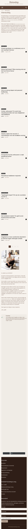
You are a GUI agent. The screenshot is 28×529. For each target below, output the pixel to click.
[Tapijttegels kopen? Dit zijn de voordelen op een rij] (14, 187)
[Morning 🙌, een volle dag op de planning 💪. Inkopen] (14, 330)
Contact (3, 494)
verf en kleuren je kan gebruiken (11, 19)
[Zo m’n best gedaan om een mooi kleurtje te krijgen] (14, 344)
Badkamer (3, 173)
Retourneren (4, 468)
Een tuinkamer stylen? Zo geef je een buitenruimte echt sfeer (12, 216)
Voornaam (3, 507)
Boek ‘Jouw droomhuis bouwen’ (8, 491)
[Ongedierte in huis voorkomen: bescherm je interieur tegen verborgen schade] (14, 229)
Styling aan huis (5, 489)
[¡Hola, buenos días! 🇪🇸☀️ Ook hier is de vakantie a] (14, 444)
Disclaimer (3, 477)
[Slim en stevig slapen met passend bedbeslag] (14, 82)
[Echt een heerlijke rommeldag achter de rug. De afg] (14, 387)
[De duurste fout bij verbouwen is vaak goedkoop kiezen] (14, 146)
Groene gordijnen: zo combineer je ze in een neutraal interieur (13, 49)
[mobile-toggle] (2, 7)
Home (2, 10)
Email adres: (3, 516)
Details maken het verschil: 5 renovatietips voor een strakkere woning (13, 134)
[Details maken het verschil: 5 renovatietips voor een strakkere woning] (14, 126)
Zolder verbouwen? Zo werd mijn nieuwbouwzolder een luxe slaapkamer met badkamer (13, 112)
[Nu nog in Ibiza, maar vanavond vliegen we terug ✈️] (14, 373)
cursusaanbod (8, 29)
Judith (2, 51)
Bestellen (3, 463)
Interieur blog (4, 46)
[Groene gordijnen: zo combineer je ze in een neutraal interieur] (14, 40)
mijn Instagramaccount (20, 23)
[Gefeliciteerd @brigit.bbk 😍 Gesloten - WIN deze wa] (14, 401)
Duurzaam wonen (5, 152)
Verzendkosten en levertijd (7, 465)
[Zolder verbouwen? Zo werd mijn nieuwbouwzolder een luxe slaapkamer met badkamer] (14, 103)
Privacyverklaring (5, 472)
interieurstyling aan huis (6, 299)
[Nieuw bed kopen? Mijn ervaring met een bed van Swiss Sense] (14, 61)
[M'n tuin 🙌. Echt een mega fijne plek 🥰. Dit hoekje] (14, 415)
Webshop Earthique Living (7, 487)
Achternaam (3, 511)
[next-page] (18, 247)
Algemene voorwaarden (6, 470)
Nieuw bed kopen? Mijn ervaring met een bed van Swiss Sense (13, 70)
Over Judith (4, 484)
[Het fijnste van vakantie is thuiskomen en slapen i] (14, 430)
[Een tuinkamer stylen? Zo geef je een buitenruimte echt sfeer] (14, 208)
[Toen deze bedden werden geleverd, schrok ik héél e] (14, 358)
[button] (26, 7)
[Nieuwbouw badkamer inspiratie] (14, 167)
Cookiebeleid (4, 475)
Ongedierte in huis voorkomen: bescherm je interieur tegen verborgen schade (13, 237)
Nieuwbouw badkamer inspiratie (11, 175)
